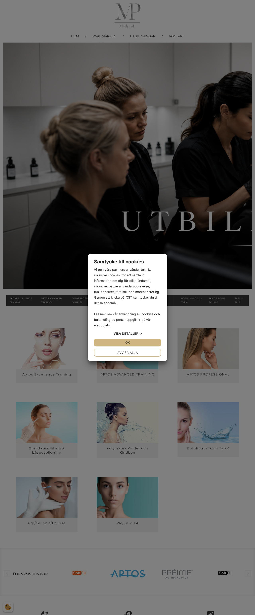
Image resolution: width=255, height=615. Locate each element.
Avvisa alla (127, 353)
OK (127, 342)
